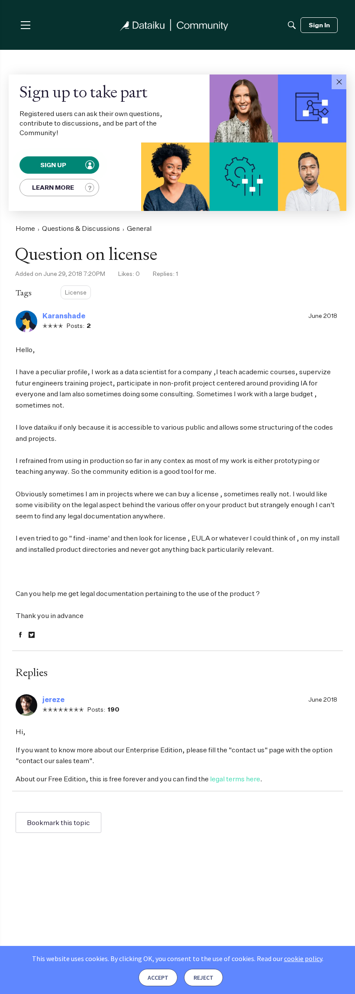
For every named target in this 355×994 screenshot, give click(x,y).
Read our (289, 958)
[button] (339, 81)
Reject (203, 977)
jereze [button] (53, 699)
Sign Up (53, 165)
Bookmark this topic (58, 822)
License (76, 292)
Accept (158, 977)
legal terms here (235, 778)
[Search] (292, 25)
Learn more (53, 187)
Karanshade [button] (63, 315)
